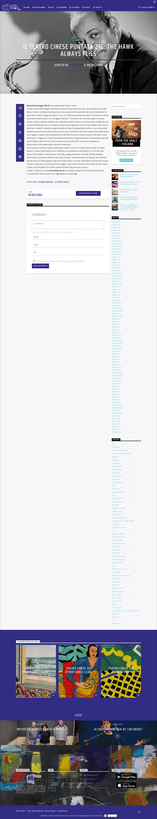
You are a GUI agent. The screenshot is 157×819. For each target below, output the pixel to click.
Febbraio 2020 (117, 432)
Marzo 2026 (116, 235)
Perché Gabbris (40, 7)
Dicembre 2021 (117, 373)
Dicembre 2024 (117, 276)
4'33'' (113, 444)
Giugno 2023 (116, 324)
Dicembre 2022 (117, 340)
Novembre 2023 (117, 311)
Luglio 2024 (116, 289)
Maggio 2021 (116, 392)
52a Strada (115, 447)
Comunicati (116, 463)
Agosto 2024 (116, 287)
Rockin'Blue (116, 582)
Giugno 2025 (116, 260)
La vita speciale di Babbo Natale (123, 521)
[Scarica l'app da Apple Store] (126, 785)
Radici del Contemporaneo (121, 575)
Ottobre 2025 (116, 249)
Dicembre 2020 (117, 405)
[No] (154, 816)
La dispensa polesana (119, 518)
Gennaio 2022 (116, 370)
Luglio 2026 (116, 225)
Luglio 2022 (116, 354)
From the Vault (117, 498)
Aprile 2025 (115, 265)
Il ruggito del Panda (118, 508)
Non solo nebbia (117, 540)
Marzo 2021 (116, 397)
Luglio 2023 (116, 322)
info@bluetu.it (88, 783)
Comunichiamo (117, 466)
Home (28, 7)
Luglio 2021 (116, 386)
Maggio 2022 (116, 359)
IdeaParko (115, 505)
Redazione (76, 65)
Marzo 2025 (116, 268)
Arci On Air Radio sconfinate (121, 454)
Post (113, 566)
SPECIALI (115, 604)
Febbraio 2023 (117, 335)
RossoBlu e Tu (117, 588)
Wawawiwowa (117, 623)
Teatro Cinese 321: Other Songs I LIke (78, 670)
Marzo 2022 (116, 365)
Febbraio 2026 (117, 238)
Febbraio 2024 (117, 303)
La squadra (76, 7)
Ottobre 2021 (116, 378)
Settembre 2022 (117, 349)
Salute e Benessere (118, 591)
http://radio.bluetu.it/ (90, 775)
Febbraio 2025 (117, 270)
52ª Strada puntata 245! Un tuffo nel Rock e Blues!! (130, 183)
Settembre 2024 (117, 284)
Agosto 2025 (116, 254)
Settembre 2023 (117, 316)
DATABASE (116, 473)
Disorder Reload (117, 482)
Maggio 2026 (116, 230)
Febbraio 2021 (117, 400)
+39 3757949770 (89, 779)
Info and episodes (126, 160)
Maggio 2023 (116, 327)
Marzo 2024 (116, 300)
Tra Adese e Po (117, 607)
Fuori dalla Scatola (118, 502)
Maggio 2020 (116, 424)
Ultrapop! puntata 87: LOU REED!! (118, 729)
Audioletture (116, 460)
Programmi (63, 7)
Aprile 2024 (115, 297)
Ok (105, 816)
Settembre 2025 (117, 252)
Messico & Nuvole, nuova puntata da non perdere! (129, 198)
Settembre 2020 (117, 413)
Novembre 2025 (117, 246)
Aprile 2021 (115, 394)
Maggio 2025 (116, 262)
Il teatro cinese (78, 40)
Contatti (99, 7)
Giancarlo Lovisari (66, 694)
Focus (114, 495)
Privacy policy (112, 816)
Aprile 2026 (115, 233)
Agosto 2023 (116, 319)
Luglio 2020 (116, 419)
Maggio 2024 (116, 295)
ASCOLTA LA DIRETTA (148, 7)
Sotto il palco (116, 601)
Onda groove (116, 547)
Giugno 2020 (116, 421)
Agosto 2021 (116, 383)
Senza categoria (117, 595)
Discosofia (115, 479)
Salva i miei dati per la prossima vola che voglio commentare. (61, 261)
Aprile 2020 (115, 427)
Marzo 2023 (116, 332)
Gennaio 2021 (116, 402)
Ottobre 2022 (116, 346)
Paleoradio (115, 550)
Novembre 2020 (117, 408)
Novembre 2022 (117, 343)
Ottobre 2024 (116, 281)
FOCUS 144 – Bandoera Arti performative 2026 (129, 176)
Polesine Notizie (117, 563)
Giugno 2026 (116, 227)
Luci (113, 531)
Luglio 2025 (116, 257)
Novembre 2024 (117, 279)
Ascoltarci (115, 457)
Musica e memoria (118, 537)
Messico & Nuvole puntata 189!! (40, 729)
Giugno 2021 (116, 389)
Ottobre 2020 (116, 410)
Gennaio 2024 (116, 305)
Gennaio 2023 (116, 338)
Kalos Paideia (116, 514)
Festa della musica (118, 492)
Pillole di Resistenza (118, 559)
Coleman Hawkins (45, 182)
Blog (52, 7)
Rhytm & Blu (116, 579)
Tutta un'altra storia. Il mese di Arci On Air (126, 611)
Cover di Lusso (117, 470)
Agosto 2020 (116, 416)
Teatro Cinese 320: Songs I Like (121, 670)
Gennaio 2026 (116, 241)
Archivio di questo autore (88, 193)
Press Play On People (119, 569)
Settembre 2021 (117, 381)
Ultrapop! (115, 614)
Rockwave (115, 585)
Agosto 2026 (116, 222)
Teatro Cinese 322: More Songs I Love (128, 191)
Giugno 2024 (116, 292)
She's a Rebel (116, 598)
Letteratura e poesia (119, 527)
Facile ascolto (116, 489)
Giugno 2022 (116, 357)
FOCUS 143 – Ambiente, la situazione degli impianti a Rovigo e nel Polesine (129, 207)
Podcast (88, 7)
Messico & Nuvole (118, 534)
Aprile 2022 (115, 362)
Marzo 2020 (116, 429)
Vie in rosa (115, 617)
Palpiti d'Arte (116, 553)
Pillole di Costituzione (119, 556)
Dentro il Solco (117, 476)
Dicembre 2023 (117, 308)
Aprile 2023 (115, 330)
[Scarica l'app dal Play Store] (126, 776)
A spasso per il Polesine (120, 450)
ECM (113, 486)
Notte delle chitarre (118, 543)
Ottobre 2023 (116, 313)
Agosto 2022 (116, 351)
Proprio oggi (116, 572)
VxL (113, 620)
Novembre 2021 (117, 375)
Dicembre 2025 (117, 244)
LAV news (115, 524)
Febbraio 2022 (117, 367)
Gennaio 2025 (116, 273)
